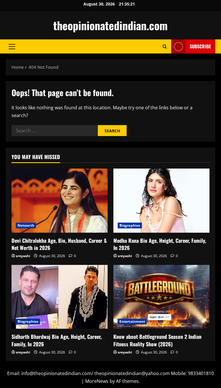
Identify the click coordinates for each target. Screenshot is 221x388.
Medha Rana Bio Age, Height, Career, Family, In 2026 (159, 244)
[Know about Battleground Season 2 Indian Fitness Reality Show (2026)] (161, 297)
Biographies (129, 225)
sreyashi (23, 255)
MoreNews (96, 381)
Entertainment (132, 321)
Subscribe (200, 46)
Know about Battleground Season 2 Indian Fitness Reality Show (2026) (157, 340)
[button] (12, 47)
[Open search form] (165, 46)
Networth (26, 225)
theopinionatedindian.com (110, 25)
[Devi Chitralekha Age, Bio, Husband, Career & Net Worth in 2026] (60, 201)
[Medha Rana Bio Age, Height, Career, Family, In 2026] (161, 201)
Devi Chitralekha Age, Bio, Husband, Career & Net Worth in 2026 (59, 244)
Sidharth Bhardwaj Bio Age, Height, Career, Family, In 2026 (57, 340)
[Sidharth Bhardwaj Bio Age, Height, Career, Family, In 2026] (60, 297)
